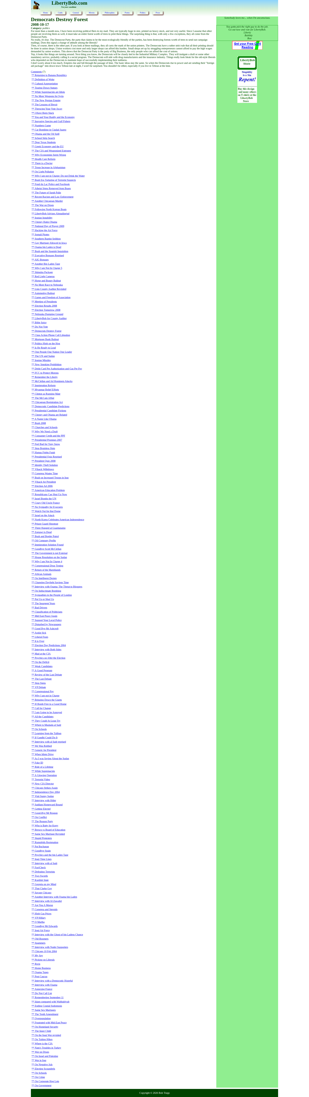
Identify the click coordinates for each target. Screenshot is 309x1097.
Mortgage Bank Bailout (47, 339)
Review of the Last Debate (48, 674)
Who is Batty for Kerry (46, 825)
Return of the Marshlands (48, 569)
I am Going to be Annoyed (48, 712)
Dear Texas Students (45, 142)
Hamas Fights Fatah (45, 452)
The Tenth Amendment (46, 1014)
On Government (43, 1085)
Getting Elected (43, 808)
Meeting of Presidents (46, 301)
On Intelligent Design (46, 578)
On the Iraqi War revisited (48, 1035)
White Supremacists (45, 771)
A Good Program (43, 670)
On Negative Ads (43, 1064)
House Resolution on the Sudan (51, 557)
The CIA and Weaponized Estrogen (53, 150)
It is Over (39, 641)
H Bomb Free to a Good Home (50, 704)
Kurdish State (42, 880)
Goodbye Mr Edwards (46, 926)
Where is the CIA (44, 1043)
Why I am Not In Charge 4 (48, 561)
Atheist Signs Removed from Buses (53, 188)
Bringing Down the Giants (48, 699)
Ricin (37, 964)
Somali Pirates (42, 234)
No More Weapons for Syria (49, 96)
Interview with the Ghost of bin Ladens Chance (59, 934)
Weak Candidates (43, 666)
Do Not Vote (41, 326)
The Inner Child (43, 1031)
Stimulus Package (44, 272)
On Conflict (41, 817)
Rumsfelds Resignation (46, 842)
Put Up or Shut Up (44, 599)
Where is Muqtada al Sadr (48, 725)
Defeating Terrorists (45, 871)
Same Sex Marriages (45, 1010)
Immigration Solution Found (49, 544)
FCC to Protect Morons (47, 372)
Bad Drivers (41, 607)
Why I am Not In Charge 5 (48, 268)
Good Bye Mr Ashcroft (46, 628)
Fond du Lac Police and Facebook (52, 184)
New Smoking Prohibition (48, 364)
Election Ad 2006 (44, 486)
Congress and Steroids (46, 909)
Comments (36, 71)
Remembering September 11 (49, 997)
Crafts (60, 13)
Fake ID (39, 762)
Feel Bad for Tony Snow (47, 444)
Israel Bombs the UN (45, 498)
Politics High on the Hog (47, 343)
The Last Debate (43, 678)
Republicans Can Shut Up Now (51, 494)
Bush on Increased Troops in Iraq (52, 477)
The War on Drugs (44, 205)
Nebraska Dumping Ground (49, 314)
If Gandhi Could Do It (46, 737)
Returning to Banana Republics (51, 75)
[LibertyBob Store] (247, 102)
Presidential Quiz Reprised (48, 456)
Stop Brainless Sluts (45, 448)
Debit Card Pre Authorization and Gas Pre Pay (58, 368)
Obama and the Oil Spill (47, 134)
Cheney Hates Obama (46, 222)
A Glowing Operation (46, 775)
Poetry (127, 13)
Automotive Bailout (45, 293)
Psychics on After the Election (50, 658)
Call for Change (43, 708)
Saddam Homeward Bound (49, 804)
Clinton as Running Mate (47, 393)
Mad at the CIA (43, 653)
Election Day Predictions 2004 (50, 645)
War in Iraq (40, 1060)
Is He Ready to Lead (45, 347)
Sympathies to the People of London (53, 595)
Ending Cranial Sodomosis (48, 1005)
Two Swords (41, 876)
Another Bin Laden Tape (47, 263)
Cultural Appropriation (46, 83)
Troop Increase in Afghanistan (50, 167)
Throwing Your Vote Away (48, 108)
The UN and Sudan (45, 356)
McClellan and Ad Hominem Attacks (53, 381)
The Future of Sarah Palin (48, 192)
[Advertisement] (247, 157)
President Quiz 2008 (45, 461)
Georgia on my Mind (45, 884)
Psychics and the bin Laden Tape (51, 855)
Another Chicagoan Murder (49, 201)
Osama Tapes (41, 972)
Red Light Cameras (45, 276)
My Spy (39, 955)
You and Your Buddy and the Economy (55, 117)
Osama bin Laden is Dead (48, 247)
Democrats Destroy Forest (48, 331)
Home (45, 13)
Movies (92, 13)
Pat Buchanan (42, 846)
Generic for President (45, 750)
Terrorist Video (42, 779)
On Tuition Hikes (43, 1039)
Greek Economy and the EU (49, 146)
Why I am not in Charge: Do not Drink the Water (60, 175)
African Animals (43, 574)
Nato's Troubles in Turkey (48, 1047)
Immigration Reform (45, 385)
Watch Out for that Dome (48, 511)
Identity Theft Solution (46, 465)
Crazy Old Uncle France (47, 502)
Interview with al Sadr (46, 863)
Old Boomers (41, 938)
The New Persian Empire (48, 100)
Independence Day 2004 (47, 792)
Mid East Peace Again (46, 616)
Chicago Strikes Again (46, 787)
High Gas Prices (43, 913)
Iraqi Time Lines (43, 859)
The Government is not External (51, 553)
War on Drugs (42, 1052)
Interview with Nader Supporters (51, 947)
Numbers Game (43, 125)
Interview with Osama (46, 984)
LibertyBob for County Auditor (51, 318)
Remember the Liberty (46, 377)
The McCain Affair (44, 398)
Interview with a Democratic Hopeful (54, 980)
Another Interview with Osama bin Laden (56, 896)
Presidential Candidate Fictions (50, 410)
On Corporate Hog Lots (47, 1081)
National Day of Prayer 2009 (49, 226)
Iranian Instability (43, 217)
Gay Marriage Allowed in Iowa (51, 243)
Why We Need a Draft (46, 431)
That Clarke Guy (43, 888)
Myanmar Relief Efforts (47, 389)
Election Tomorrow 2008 (47, 310)
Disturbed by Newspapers (48, 624)
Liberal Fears (41, 637)
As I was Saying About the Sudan (52, 758)
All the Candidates (44, 716)
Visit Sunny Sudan (44, 796)
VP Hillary (40, 917)
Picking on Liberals (45, 959)
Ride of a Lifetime (44, 767)
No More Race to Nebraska (49, 284)
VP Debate (40, 687)
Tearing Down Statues (46, 87)
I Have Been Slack (44, 113)
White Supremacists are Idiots (50, 92)
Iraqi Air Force (42, 930)
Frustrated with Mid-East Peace (51, 1022)
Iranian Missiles (43, 360)
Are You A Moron (44, 905)
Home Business (43, 968)
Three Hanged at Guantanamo (50, 528)
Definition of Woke (44, 79)
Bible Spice (41, 322)
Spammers (40, 943)
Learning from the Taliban (48, 733)
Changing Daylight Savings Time (52, 582)
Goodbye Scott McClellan (48, 549)
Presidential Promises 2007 (48, 440)
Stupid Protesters (43, 838)
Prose (158, 13)
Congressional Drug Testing (49, 565)
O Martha (40, 922)
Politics (142, 13)
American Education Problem (50, 490)
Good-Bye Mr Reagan (46, 813)
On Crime (40, 1077)
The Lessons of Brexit (46, 104)
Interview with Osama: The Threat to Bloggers (58, 586)
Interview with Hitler (45, 800)
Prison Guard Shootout (46, 523)
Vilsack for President (45, 481)
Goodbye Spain (43, 850)
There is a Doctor (43, 163)
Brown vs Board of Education (50, 829)
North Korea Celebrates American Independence (59, 519)
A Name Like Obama (45, 419)
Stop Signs (40, 683)
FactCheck (40, 867)
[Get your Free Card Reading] (247, 48)
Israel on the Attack (44, 515)
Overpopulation (43, 1018)
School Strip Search (45, 138)
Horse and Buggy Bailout (48, 280)
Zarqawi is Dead (43, 532)
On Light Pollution (44, 171)
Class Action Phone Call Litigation (52, 335)
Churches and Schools (46, 427)
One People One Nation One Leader (53, 352)
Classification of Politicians (48, 611)
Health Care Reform (45, 159)
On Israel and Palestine (46, 1056)
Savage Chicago (43, 892)
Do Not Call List (43, 993)
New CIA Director (44, 783)
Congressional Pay (44, 691)
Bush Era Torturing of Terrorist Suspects (55, 180)
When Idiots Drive (44, 754)
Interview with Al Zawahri (48, 901)
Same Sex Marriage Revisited (50, 834)
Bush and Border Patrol (47, 536)
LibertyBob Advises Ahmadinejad (52, 213)
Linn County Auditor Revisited (50, 289)
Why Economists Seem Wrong (50, 154)
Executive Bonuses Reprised (49, 255)
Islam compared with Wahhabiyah (52, 1001)
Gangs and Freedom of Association (52, 297)
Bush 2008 (40, 423)
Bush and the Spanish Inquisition (51, 251)
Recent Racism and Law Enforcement (54, 196)
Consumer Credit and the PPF (50, 435)
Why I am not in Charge (47, 695)
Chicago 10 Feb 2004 (46, 951)
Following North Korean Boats (50, 209)
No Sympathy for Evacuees (49, 507)
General (76, 13)
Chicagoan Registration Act (49, 402)
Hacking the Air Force (46, 230)
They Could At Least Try (47, 720)
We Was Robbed (43, 746)
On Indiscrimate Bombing (48, 590)
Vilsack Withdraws (44, 469)
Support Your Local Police (48, 620)
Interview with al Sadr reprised (50, 741)
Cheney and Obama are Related (51, 414)
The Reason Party (44, 821)
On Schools (41, 729)
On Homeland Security (46, 1026)
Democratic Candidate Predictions (52, 406)
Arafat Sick (40, 632)
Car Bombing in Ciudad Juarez (50, 129)
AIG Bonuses (42, 259)
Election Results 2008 (46, 305)
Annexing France (43, 989)
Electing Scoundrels (45, 1068)
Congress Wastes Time (46, 473)
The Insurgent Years (45, 603)
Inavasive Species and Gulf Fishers (52, 121)
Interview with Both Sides (48, 649)
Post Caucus (41, 976)
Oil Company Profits (45, 540)
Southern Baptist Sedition (48, 238)
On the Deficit (42, 662)
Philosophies (110, 13)
